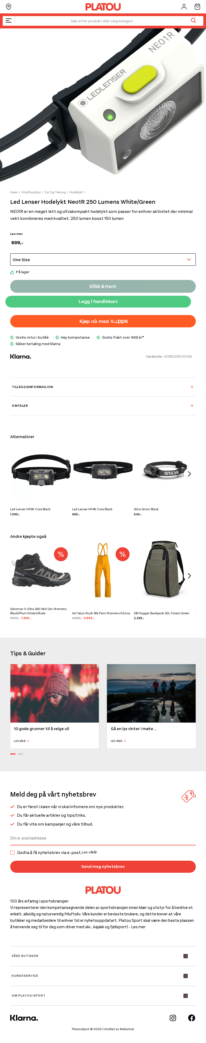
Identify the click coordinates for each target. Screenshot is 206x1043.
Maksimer (127, 1029)
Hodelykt (76, 192)
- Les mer (137, 927)
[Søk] (193, 21)
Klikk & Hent (103, 286)
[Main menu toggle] (8, 21)
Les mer (16, 234)
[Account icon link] (184, 6)
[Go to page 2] (20, 753)
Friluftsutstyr (31, 192)
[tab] (103, 387)
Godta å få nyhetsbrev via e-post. (57, 852)
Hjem (14, 192)
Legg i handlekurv (98, 301)
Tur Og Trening (55, 192)
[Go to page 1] (13, 753)
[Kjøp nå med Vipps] (103, 321)
